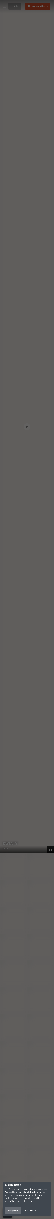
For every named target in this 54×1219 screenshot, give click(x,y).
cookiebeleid (27, 1201)
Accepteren (13, 1210)
